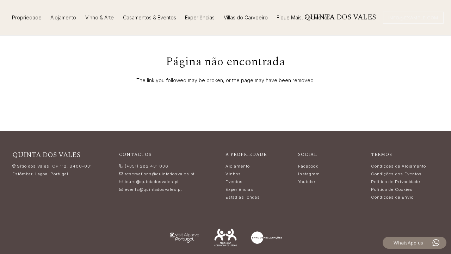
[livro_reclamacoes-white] (266, 237)
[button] (117, 17)
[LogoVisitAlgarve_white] (184, 237)
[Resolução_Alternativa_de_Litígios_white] (225, 237)
